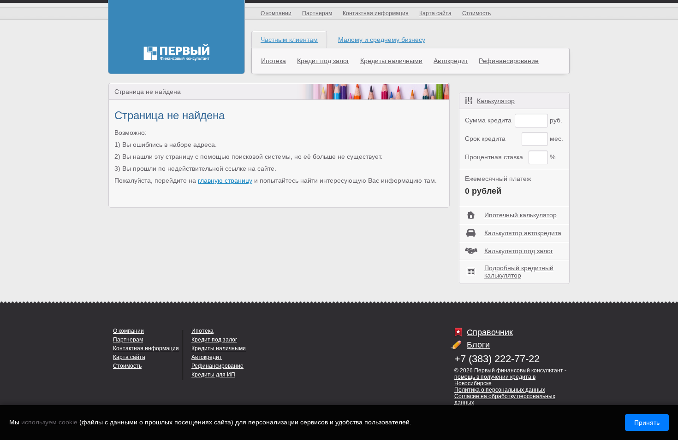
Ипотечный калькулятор (520, 215)
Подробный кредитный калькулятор (518, 271)
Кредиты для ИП (213, 374)
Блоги (478, 345)
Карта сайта (435, 13)
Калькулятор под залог (518, 251)
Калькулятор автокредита (522, 233)
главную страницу (225, 180)
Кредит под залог (323, 60)
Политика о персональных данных (499, 390)
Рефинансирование (509, 60)
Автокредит (451, 60)
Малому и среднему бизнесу (381, 39)
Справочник (490, 332)
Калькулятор (496, 100)
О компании (276, 13)
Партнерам (317, 13)
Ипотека (273, 60)
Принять (647, 422)
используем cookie (49, 422)
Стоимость (476, 13)
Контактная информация (376, 13)
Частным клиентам (289, 39)
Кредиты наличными (391, 60)
